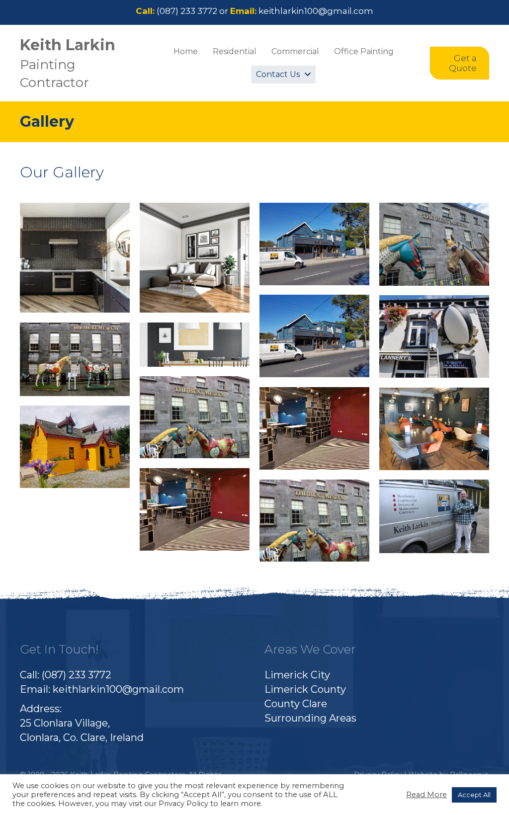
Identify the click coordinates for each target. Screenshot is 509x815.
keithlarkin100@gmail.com (315, 11)
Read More (426, 794)
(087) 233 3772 (187, 11)
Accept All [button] (474, 795)
